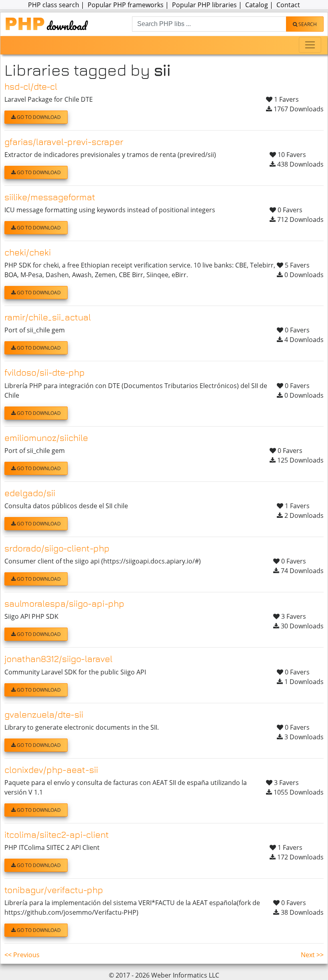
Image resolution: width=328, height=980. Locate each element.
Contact (288, 4)
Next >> (312, 954)
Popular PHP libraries (204, 4)
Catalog (256, 4)
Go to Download (38, 117)
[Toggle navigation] (310, 45)
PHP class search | (57, 4)
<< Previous (22, 954)
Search (307, 24)
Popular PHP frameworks (126, 4)
